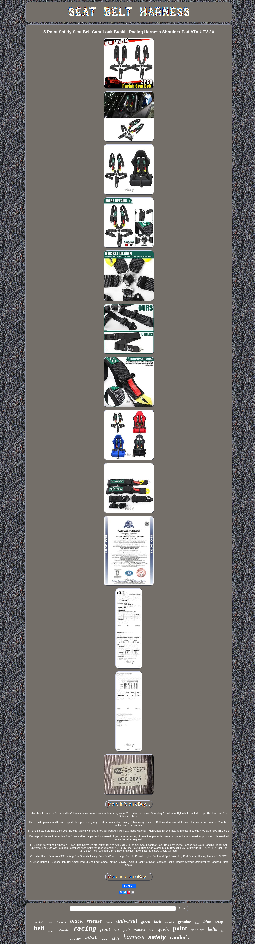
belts (212, 929)
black (76, 920)
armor (51, 931)
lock (157, 921)
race (50, 922)
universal (126, 921)
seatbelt (39, 922)
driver (197, 923)
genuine (184, 922)
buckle (109, 922)
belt (39, 928)
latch (116, 930)
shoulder (64, 930)
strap (219, 922)
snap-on (197, 930)
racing (85, 928)
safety (157, 937)
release (94, 921)
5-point (61, 922)
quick (163, 929)
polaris (139, 930)
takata (104, 939)
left (222, 931)
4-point (169, 922)
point (180, 928)
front (105, 929)
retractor (75, 938)
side (115, 939)
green (145, 922)
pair (126, 929)
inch (151, 930)
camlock (179, 937)
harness (133, 936)
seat (91, 936)
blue (207, 921)
